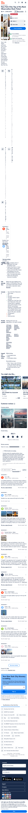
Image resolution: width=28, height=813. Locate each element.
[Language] (22, 2)
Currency (4, 769)
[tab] (10, 705)
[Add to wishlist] (19, 377)
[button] (6, 11)
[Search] (15, 2)
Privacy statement (6, 699)
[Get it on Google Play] (7, 779)
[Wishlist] (18, 3)
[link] (11, 388)
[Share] (26, 11)
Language (4, 762)
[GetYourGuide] (3, 2)
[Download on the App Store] (18, 779)
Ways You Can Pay (6, 792)
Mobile (3, 776)
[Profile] (25, 3)
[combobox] (16, 471)
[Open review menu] (26, 477)
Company (4, 787)
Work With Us (5, 790)
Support (4, 784)
